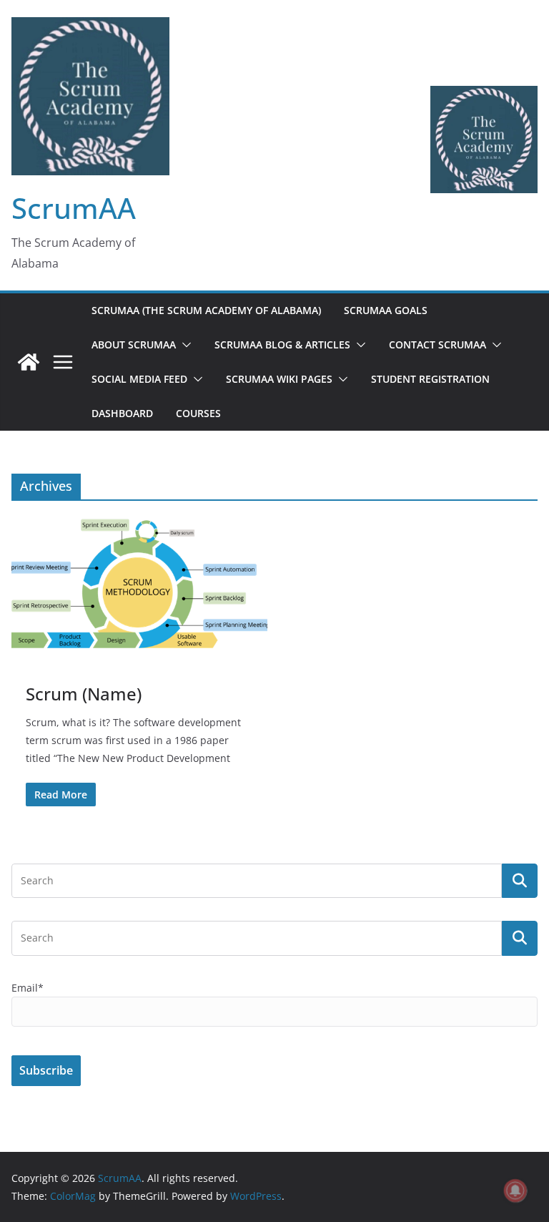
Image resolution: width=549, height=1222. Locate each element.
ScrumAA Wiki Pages (279, 379)
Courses (198, 413)
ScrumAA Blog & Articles (282, 344)
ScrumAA (73, 208)
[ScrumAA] (28, 362)
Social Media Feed (139, 379)
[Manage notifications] (515, 1190)
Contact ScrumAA (437, 344)
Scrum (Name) (84, 693)
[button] (184, 345)
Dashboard (122, 413)
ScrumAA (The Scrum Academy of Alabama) (206, 310)
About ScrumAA (134, 344)
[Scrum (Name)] (139, 586)
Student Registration (430, 379)
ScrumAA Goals (385, 310)
